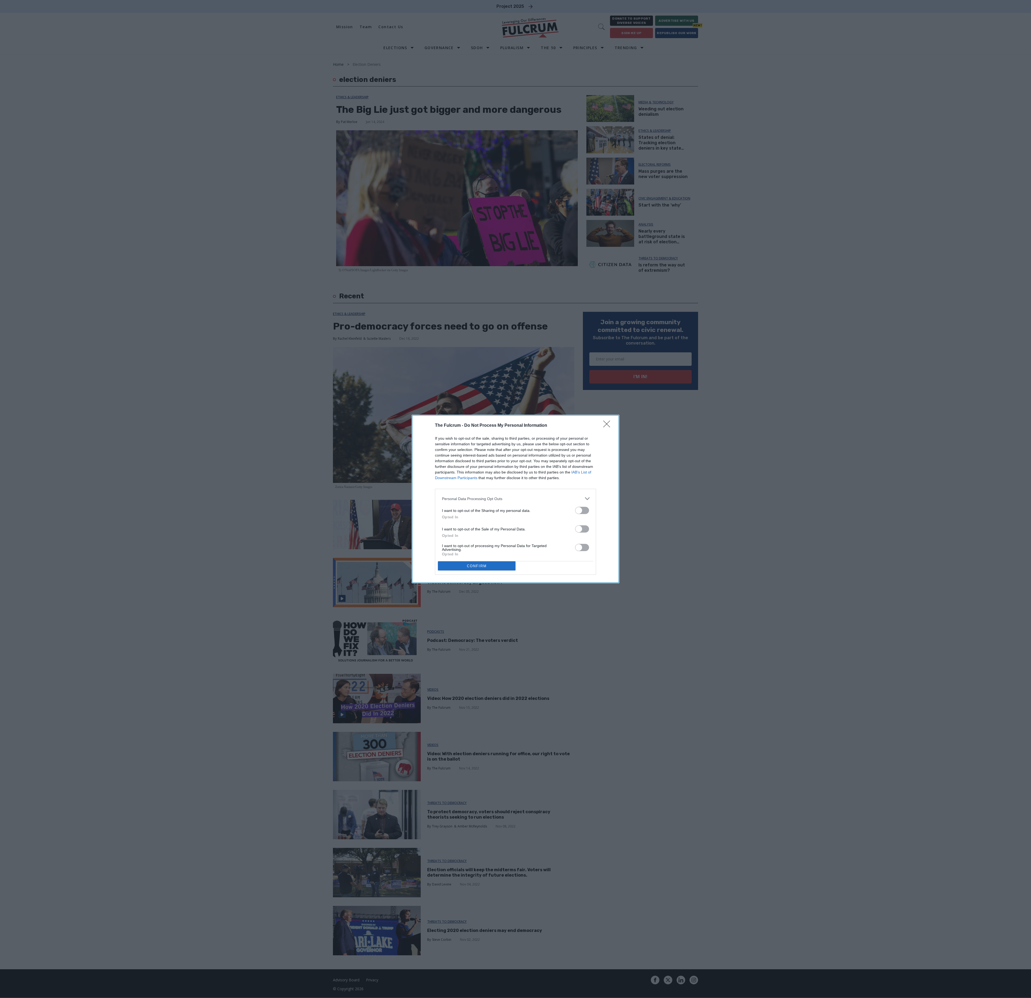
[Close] (608, 426)
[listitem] (515, 498)
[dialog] (515, 499)
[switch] (582, 510)
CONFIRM (477, 566)
